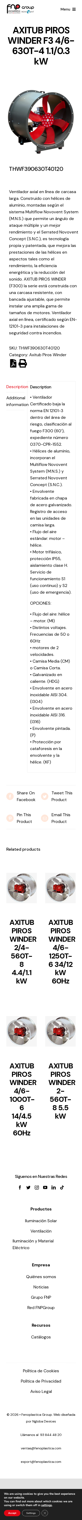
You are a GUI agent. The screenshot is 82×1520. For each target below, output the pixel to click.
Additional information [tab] (15, 401)
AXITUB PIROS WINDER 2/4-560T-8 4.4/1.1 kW (22, 952)
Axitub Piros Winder (47, 354)
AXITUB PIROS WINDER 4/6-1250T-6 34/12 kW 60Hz (61, 952)
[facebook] (20, 1187)
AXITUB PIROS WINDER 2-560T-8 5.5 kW (61, 1091)
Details (21, 889)
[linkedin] (54, 1187)
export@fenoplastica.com (41, 1461)
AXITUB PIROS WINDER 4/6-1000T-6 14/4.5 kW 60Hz (22, 1099)
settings (46, 1505)
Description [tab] (15, 386)
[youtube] (45, 1187)
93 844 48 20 (51, 1435)
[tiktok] (62, 1187)
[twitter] (28, 1187)
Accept (12, 1513)
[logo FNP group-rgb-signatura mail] (20, 6)
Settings (31, 1513)
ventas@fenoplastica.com (41, 1448)
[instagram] (37, 1187)
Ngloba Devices (44, 1421)
